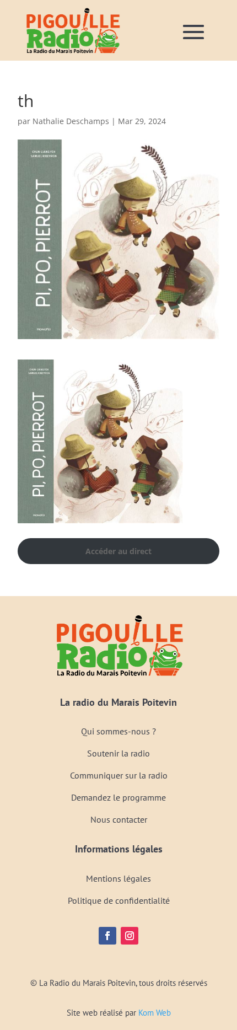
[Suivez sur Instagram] (129, 936)
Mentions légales (118, 878)
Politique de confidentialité (119, 900)
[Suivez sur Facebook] (107, 936)
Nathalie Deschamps (71, 121)
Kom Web (154, 1012)
